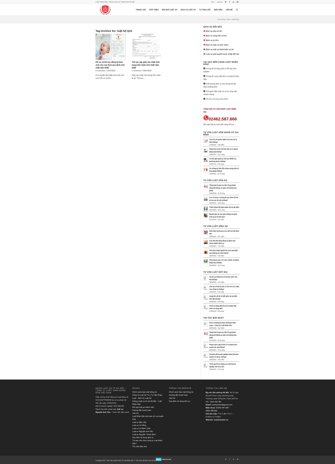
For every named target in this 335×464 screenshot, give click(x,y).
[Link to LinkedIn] (233, 2)
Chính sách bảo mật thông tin (144, 392)
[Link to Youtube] (237, 2)
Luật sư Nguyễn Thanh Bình (144, 434)
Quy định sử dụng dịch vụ (142, 437)
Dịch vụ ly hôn (212, 40)
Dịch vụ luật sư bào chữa (217, 45)
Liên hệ (135, 413)
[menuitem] (213, 2)
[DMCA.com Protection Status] (164, 460)
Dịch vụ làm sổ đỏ (214, 31)
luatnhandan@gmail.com (222, 405)
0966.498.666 (211, 411)
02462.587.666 (222, 408)
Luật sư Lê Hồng (139, 425)
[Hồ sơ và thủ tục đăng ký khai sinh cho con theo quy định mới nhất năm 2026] (111, 47)
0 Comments (100, 71)
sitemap (219, 2)
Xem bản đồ (216, 402)
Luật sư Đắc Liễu (139, 422)
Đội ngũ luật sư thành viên (143, 407)
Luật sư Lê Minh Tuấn (141, 428)
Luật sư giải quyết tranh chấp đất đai (222, 54)
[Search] (236, 10)
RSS (212, 2)
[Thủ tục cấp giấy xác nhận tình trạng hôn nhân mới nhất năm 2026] (147, 47)
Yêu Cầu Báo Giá (139, 446)
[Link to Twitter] (226, 2)
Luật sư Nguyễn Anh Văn (142, 431)
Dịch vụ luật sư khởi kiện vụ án (220, 49)
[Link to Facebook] (229, 2)
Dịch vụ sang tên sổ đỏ (216, 36)
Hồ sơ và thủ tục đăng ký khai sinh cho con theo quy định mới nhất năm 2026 (110, 65)
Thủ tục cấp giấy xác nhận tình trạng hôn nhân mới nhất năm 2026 (146, 65)
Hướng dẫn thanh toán (141, 410)
